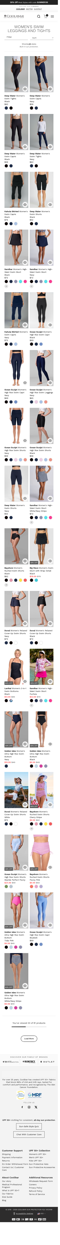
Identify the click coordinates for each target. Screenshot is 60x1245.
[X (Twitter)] (36, 1107)
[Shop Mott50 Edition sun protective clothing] (10, 1061)
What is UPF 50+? (10, 1190)
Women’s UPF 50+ (37, 1154)
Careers (32, 1184)
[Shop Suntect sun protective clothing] (29, 1062)
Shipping (6, 1154)
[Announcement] (29, 2)
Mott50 (29, 9)
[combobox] (38, 16)
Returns (6, 1161)
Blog (4, 1200)
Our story (6, 1181)
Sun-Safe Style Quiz (29, 1126)
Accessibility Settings (24, 1214)
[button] (14, 99)
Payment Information (12, 1157)
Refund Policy (35, 1191)
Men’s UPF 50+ (36, 1157)
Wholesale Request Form (41, 1181)
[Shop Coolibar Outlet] (47, 1061)
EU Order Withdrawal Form (15, 1164)
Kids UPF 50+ (35, 1161)
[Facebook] (22, 1107)
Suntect (38, 9)
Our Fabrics (7, 1194)
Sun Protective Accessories (42, 1167)
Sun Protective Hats (38, 1164)
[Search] (38, 16)
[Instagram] (29, 1107)
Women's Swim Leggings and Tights (29, 29)
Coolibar (20, 9)
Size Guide (7, 1197)
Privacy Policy (35, 1188)
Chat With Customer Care (28, 1134)
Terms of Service (37, 1194)
